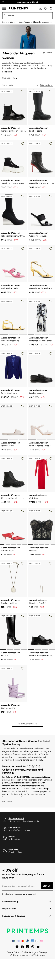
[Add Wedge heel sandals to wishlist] (51, 196)
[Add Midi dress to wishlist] (51, 459)
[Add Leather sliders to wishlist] (23, 406)
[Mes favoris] (45, 8)
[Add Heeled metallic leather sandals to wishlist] (51, 249)
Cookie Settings (29, 952)
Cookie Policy (13, 952)
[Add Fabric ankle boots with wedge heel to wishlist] (23, 196)
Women (13, 22)
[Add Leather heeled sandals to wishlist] (51, 406)
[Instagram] (22, 947)
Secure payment (16, 818)
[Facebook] (17, 947)
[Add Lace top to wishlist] (51, 511)
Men (15, 78)
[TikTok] (27, 947)
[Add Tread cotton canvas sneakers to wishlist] (23, 144)
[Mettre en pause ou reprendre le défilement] (3, 2)
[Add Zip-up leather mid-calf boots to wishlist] (23, 459)
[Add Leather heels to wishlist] (23, 511)
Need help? (14, 849)
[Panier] (51, 8)
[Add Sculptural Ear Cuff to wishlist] (51, 563)
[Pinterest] (33, 947)
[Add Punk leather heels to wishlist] (23, 249)
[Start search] (5, 15)
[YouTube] (38, 947)
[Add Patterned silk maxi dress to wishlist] (51, 301)
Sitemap (43, 952)
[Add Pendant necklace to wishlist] (23, 563)
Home (4, 22)
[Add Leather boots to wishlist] (51, 91)
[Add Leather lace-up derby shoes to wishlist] (51, 616)
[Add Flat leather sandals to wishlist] (23, 301)
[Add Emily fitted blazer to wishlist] (23, 354)
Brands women (24, 22)
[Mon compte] (40, 8)
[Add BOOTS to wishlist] (23, 616)
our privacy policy (30, 894)
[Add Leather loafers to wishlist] (51, 354)
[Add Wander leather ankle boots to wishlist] (23, 91)
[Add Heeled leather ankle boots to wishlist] (51, 144)
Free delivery (15, 827)
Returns (12, 836)
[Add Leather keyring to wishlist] (23, 668)
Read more (7, 72)
